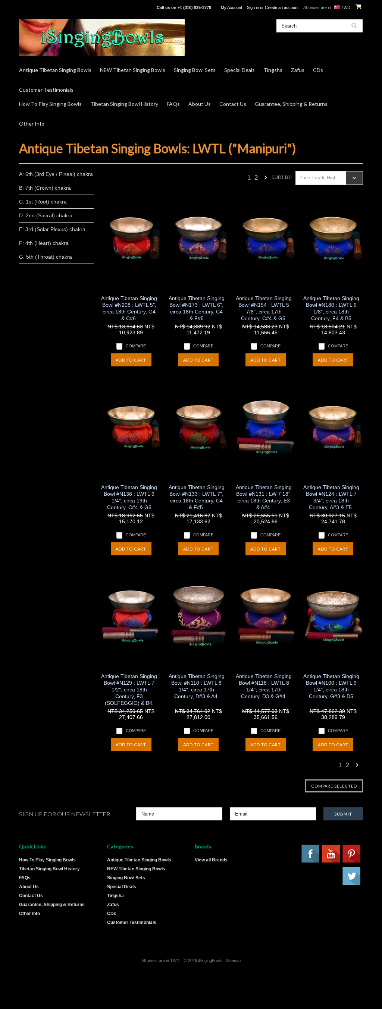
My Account (231, 7)
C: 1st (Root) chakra (43, 202)
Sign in (253, 7)
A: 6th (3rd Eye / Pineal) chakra (56, 174)
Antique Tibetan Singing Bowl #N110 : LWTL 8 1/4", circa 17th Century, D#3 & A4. (197, 686)
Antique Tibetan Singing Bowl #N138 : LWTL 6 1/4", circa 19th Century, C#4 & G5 (129, 497)
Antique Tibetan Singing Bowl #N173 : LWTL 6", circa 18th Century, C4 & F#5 (197, 308)
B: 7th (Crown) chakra (45, 188)
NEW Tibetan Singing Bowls (132, 70)
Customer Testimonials (46, 89)
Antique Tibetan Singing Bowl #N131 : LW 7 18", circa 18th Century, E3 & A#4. (264, 497)
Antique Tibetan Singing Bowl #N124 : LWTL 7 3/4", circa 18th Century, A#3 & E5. (331, 497)
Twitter (351, 876)
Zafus (297, 70)
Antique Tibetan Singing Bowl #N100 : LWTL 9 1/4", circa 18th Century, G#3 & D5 (331, 686)
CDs (318, 70)
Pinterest (351, 854)
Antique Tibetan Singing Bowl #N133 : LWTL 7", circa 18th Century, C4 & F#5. (197, 497)
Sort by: (282, 177)
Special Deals (239, 70)
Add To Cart (131, 359)
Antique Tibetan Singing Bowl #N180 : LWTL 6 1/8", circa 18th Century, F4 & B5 (331, 308)
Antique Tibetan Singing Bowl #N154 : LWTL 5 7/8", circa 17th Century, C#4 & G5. (264, 308)
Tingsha (272, 70)
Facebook (310, 854)
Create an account (281, 7)
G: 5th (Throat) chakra (45, 257)
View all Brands (211, 860)
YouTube (331, 854)
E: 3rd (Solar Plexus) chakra (52, 229)
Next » (266, 179)
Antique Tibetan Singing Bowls (55, 70)
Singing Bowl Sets (195, 70)
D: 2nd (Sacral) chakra (45, 215)
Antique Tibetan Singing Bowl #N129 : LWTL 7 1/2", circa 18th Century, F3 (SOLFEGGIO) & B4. (129, 689)
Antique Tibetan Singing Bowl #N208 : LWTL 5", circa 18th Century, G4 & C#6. (129, 308)
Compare (136, 346)
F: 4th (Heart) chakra (44, 243)
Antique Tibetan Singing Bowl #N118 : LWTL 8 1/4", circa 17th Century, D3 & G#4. (264, 686)
